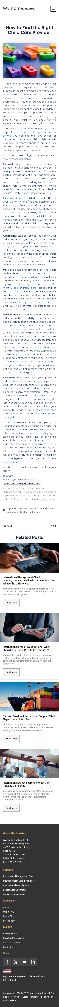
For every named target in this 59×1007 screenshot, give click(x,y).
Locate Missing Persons (14, 890)
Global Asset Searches (14, 894)
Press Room (9, 921)
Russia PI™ (12, 1000)
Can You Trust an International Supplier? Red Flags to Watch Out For (29, 718)
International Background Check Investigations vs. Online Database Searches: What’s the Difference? (29, 580)
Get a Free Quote (11, 942)
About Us (7, 907)
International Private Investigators (20, 881)
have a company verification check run (33, 329)
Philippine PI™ (46, 997)
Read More (11, 602)
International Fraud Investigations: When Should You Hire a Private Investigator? (26, 648)
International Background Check (19, 876)
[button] (53, 9)
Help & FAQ (8, 911)
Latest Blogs (9, 916)
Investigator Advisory (13, 938)
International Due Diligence (16, 885)
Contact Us (8, 947)
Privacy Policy (10, 933)
